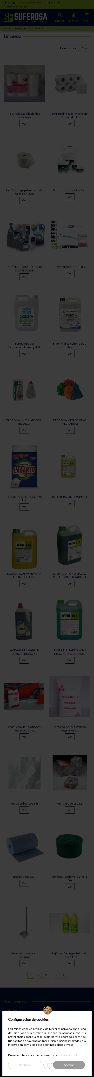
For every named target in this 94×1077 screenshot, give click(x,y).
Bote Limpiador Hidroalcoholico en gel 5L (24, 345)
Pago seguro (53, 2)
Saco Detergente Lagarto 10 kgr (24, 498)
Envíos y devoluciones (31, 2)
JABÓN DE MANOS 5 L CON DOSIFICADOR (24, 268)
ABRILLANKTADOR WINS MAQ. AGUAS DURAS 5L (70, 651)
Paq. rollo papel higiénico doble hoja (24, 115)
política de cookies (69, 1055)
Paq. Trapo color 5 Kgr (70, 803)
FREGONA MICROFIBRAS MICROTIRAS (69, 421)
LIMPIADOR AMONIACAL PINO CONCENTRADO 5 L (70, 575)
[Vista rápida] (41, 71)
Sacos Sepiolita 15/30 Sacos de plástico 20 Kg (24, 728)
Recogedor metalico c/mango (24, 954)
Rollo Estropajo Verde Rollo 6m (69, 878)
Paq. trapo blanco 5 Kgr (24, 803)
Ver (24, 123)
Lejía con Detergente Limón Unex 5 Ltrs (69, 954)
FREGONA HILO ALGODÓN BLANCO (24, 421)
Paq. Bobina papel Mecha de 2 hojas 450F (69, 115)
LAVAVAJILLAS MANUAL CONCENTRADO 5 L (24, 651)
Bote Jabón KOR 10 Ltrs (70, 267)
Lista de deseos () (17, 6)
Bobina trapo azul (24, 876)
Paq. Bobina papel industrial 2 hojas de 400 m (24, 192)
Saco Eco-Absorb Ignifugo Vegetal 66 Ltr (70, 728)
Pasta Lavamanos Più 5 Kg (69, 190)
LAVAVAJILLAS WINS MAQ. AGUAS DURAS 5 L (24, 575)
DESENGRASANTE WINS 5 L (69, 497)
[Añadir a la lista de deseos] (41, 63)
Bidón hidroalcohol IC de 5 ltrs (70, 345)
